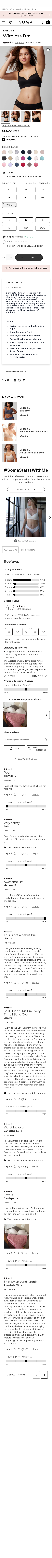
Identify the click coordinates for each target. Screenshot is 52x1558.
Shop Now (26, 16)
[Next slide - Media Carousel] (50, 517)
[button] (47, 21)
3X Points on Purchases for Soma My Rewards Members (26, 13)
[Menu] (3, 22)
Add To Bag (29, 258)
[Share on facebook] (15, 380)
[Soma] (25, 22)
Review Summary (33, 42)
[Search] (41, 22)
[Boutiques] (10, 22)
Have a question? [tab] (27, 550)
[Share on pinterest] (24, 380)
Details (16, 131)
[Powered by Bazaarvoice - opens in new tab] (25, 541)
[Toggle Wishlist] (48, 50)
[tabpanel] (26, 967)
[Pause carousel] (49, 15)
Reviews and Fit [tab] (10, 550)
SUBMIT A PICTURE (26, 489)
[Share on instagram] (19, 380)
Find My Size (44, 183)
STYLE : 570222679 (14, 288)
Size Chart (32, 183)
